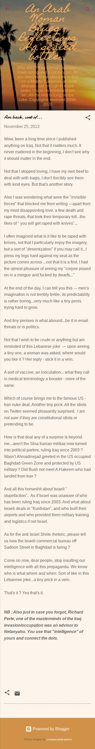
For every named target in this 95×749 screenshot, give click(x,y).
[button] (88, 118)
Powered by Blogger (50, 729)
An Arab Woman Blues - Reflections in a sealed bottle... (47, 34)
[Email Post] (17, 695)
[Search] (88, 10)
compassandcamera (59, 739)
